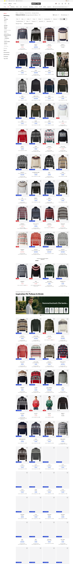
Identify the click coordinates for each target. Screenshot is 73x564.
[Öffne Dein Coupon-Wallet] (56, 3)
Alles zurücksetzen (29, 23)
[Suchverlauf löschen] (68, 6)
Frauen (5, 3)
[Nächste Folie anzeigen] (68, 294)
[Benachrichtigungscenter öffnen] (62, 4)
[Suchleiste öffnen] (53, 6)
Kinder (15, 3)
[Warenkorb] (68, 3)
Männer (10, 3)
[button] (56, 15)
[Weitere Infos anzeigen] (22, 50)
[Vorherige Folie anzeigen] (62, 294)
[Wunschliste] (65, 3)
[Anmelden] (59, 3)
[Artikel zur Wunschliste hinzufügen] (27, 27)
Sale (22, 19)
